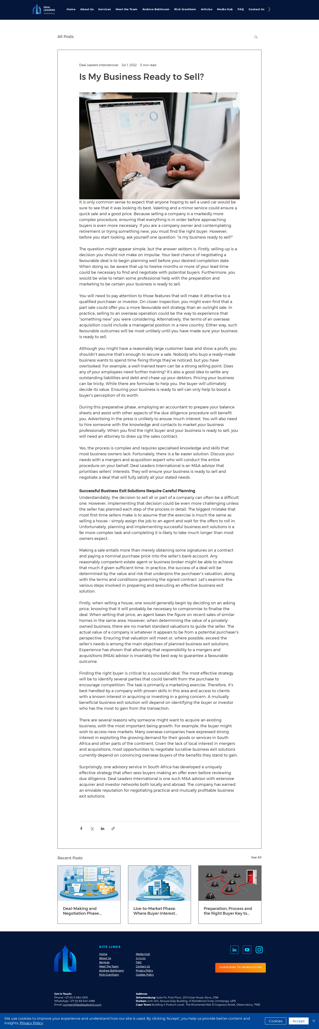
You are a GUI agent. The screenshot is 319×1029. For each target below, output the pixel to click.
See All (256, 857)
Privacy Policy (144, 970)
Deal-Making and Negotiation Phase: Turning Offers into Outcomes (81, 911)
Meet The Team (109, 966)
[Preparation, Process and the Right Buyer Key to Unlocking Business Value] (230, 883)
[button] (256, 36)
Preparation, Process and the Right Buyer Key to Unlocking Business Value (229, 911)
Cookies (276, 1021)
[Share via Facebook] (81, 828)
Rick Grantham (109, 974)
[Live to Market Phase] (159, 883)
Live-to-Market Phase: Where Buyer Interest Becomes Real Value (154, 911)
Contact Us (143, 966)
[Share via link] (113, 828)
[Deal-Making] (89, 883)
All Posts (66, 36)
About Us (105, 958)
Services (104, 962)
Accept (299, 1021)
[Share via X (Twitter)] (92, 828)
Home (103, 954)
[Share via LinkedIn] (102, 828)
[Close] (313, 1021)
